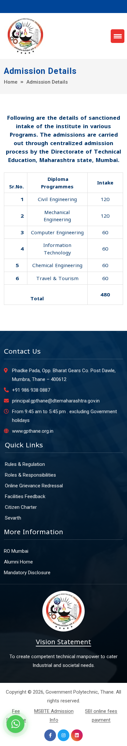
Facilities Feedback (25, 496)
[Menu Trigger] (117, 36)
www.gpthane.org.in (32, 431)
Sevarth (13, 518)
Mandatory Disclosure (27, 573)
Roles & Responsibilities (30, 475)
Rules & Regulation (25, 464)
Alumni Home (18, 562)
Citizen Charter (21, 507)
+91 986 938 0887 (31, 390)
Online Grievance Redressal (34, 486)
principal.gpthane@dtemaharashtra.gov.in (56, 401)
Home (11, 82)
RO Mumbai (16, 551)
